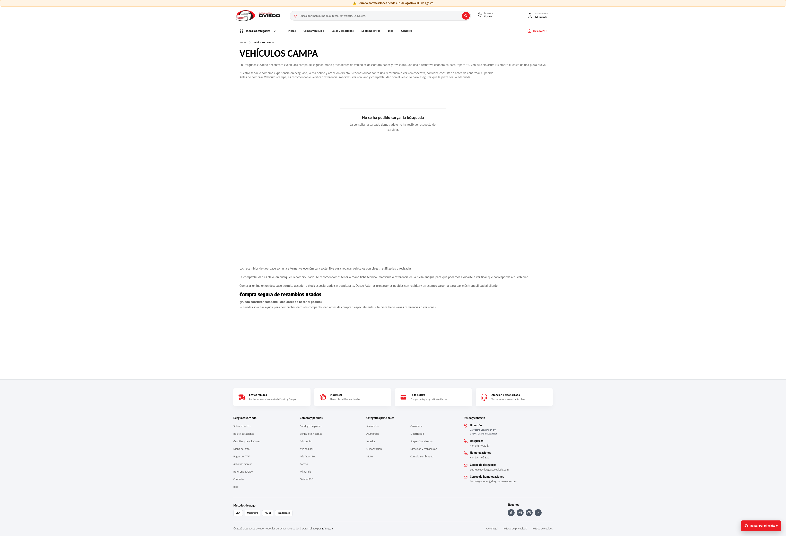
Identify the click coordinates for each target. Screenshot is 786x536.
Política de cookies (542, 528)
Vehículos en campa (311, 434)
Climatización (374, 449)
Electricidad (417, 434)
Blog (390, 31)
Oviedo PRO (306, 479)
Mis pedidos (306, 449)
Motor (370, 456)
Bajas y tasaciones (343, 31)
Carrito (304, 464)
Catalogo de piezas (310, 426)
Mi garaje (305, 471)
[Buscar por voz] (295, 16)
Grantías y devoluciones (246, 441)
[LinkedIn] (538, 512)
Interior (370, 441)
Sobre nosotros (370, 31)
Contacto (406, 31)
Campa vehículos (314, 31)
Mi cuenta (306, 441)
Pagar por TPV (241, 456)
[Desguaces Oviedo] (258, 15)
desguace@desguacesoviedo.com (489, 469)
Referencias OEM (243, 471)
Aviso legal (492, 528)
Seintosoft (327, 528)
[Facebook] (511, 512)
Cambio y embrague (421, 456)
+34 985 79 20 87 (480, 445)
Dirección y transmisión (423, 449)
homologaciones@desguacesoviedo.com (493, 481)
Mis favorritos (308, 456)
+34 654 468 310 (479, 457)
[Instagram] (520, 512)
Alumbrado (372, 434)
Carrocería (416, 426)
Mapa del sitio (241, 449)
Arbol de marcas (242, 464)
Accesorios (372, 426)
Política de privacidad (515, 528)
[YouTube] (529, 512)
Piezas (292, 31)
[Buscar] (466, 16)
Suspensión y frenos (421, 441)
